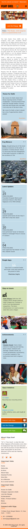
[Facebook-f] (2, 457)
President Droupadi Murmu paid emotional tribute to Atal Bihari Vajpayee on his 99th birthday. (12, 199)
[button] (23, 141)
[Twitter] (6, 457)
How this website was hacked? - (14, 2)
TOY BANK (5, 398)
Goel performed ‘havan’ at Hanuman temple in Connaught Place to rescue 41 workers (13, 233)
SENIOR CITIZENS (8, 410)
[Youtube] (10, 457)
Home (4, 31)
